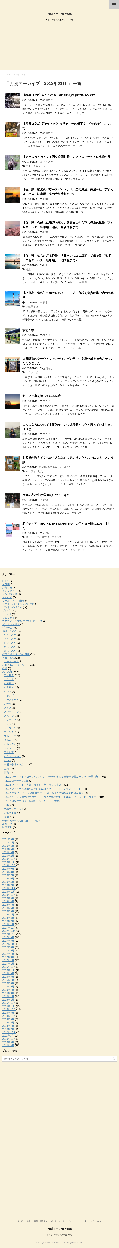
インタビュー (9, 591)
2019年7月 (8, 875)
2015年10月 (9, 1009)
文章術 (7, 614)
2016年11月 (8, 970)
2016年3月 (8, 993)
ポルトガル (10, 744)
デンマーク (10, 720)
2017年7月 (8, 944)
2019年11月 (8, 862)
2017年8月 (8, 940)
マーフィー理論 (34, 471)
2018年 (16, 74)
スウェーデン (11, 711)
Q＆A (5, 581)
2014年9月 (8, 1019)
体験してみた (9, 631)
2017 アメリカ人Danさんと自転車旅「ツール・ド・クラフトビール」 (44, 788)
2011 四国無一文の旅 (17, 780)
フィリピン (10, 728)
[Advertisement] (59, 46)
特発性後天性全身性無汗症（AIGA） (22, 820)
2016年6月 (8, 983)
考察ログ (48, 100)
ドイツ (7, 724)
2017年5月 (8, 950)
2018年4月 (8, 914)
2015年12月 (9, 1003)
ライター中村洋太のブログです (59, 1235)
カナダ (7, 703)
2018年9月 (8, 898)
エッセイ (7, 597)
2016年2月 (8, 996)
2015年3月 (8, 1012)
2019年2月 (8, 885)
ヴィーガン (8, 627)
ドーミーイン (33, 537)
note (85, 1221)
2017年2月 (8, 960)
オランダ (9, 695)
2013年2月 (8, 1029)
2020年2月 (8, 855)
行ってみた (10, 647)
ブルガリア (10, 736)
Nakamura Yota (59, 14)
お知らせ (48, 368)
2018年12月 (9, 888)
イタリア (9, 687)
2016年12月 (9, 967)
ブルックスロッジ (36, 166)
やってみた (10, 634)
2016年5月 (8, 986)
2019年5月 (8, 882)
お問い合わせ (96, 1221)
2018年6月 (8, 908)
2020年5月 (8, 849)
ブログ (46, 335)
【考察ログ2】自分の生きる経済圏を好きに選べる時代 (58, 95)
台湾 (45, 500)
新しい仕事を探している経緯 (41, 396)
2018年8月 (8, 901)
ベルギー (9, 740)
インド (7, 691)
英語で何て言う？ (14, 809)
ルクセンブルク (12, 756)
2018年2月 (8, 921)
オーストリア (11, 699)
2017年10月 (9, 934)
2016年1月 (8, 999)
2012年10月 (9, 1032)
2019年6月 (8, 878)
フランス (9, 732)
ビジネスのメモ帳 (12, 607)
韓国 (6, 817)
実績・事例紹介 (40, 1221)
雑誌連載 (7, 827)
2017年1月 (8, 963)
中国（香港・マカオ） (16, 764)
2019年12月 (9, 859)
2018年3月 (8, 918)
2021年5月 (8, 839)
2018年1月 (8, 924)
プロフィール (73, 1221)
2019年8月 (8, 872)
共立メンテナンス (52, 537)
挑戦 (6, 772)
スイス (7, 707)
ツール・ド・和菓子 (13, 600)
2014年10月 (9, 1016)
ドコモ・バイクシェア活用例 (18, 604)
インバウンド (9, 594)
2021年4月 (8, 842)
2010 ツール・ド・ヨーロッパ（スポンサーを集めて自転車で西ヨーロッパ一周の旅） (53, 776)
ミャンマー (10, 748)
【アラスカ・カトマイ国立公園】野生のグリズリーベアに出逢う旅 (66, 156)
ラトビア (9, 752)
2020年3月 (8, 852)
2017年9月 (8, 937)
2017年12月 (9, 927)
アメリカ (9, 675)
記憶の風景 (10, 813)
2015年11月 (8, 1006)
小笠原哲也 (32, 306)
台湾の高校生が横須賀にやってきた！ (47, 495)
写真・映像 (8, 657)
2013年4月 (8, 1026)
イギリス (9, 683)
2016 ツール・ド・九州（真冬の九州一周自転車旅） (34, 784)
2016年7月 (8, 980)
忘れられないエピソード (16, 665)
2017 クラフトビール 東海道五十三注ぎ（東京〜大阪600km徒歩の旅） (44, 793)
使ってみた (10, 638)
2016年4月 (8, 990)
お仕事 (6, 584)
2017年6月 (8, 947)
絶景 (28, 269)
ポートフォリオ (11, 624)
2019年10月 (9, 865)
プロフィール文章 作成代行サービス (22, 621)
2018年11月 (8, 891)
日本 (45, 199)
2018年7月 (8, 904)
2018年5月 (8, 911)
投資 (4, 668)
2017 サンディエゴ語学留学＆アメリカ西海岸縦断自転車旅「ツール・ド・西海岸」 (51, 797)
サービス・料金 (23, 1221)
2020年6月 (8, 846)
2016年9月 (8, 973)
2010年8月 (8, 1045)
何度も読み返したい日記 (56, 467)
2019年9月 (8, 868)
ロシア (7, 760)
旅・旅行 (7, 671)
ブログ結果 (8, 618)
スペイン (9, 716)
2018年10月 (9, 895)
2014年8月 (8, 1022)
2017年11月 (8, 931)
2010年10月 (9, 1039)
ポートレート (11, 661)
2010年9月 (8, 1042)
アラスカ (48, 162)
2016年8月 (8, 976)
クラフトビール (34, 372)
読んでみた (10, 651)
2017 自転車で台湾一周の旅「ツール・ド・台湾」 (33, 801)
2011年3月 (8, 1035)
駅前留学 (28, 330)
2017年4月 (8, 954)
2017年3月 (8, 957)
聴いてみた (10, 642)
